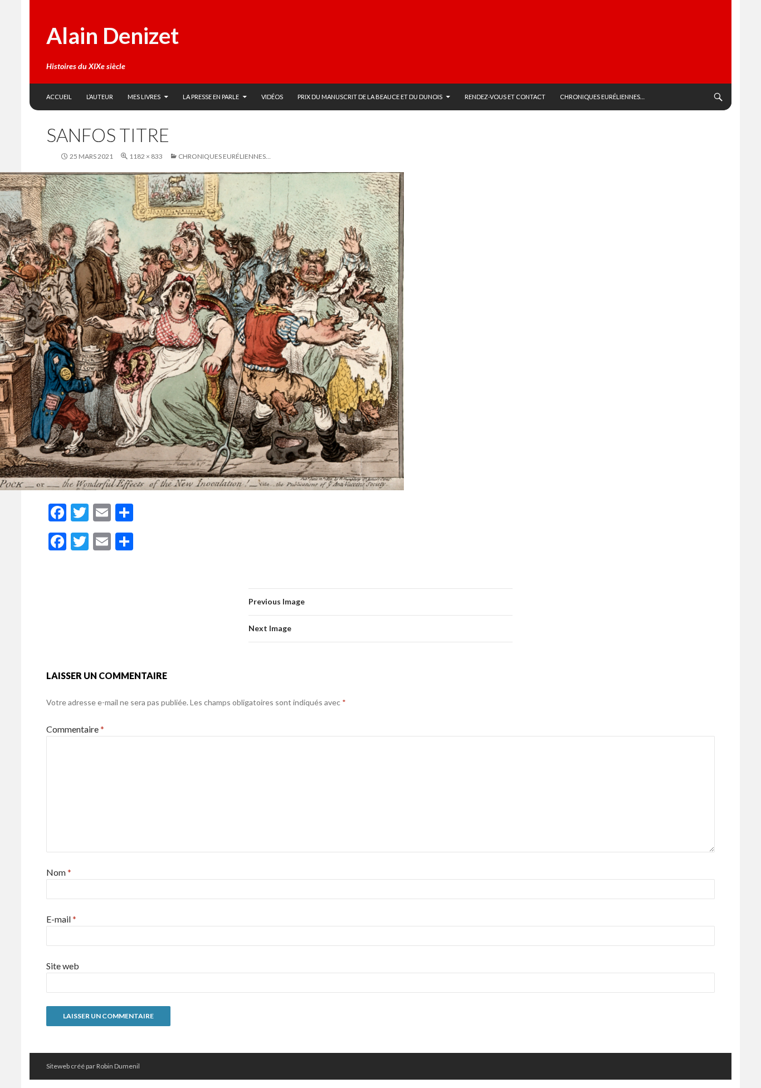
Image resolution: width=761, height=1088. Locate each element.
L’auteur (99, 96)
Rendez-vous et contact (505, 96)
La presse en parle (211, 96)
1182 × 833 (146, 156)
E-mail (61, 919)
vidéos (272, 96)
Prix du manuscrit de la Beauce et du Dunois (369, 96)
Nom (58, 872)
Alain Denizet (112, 35)
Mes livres (144, 96)
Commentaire (75, 729)
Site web (62, 965)
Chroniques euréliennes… (602, 96)
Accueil (59, 96)
